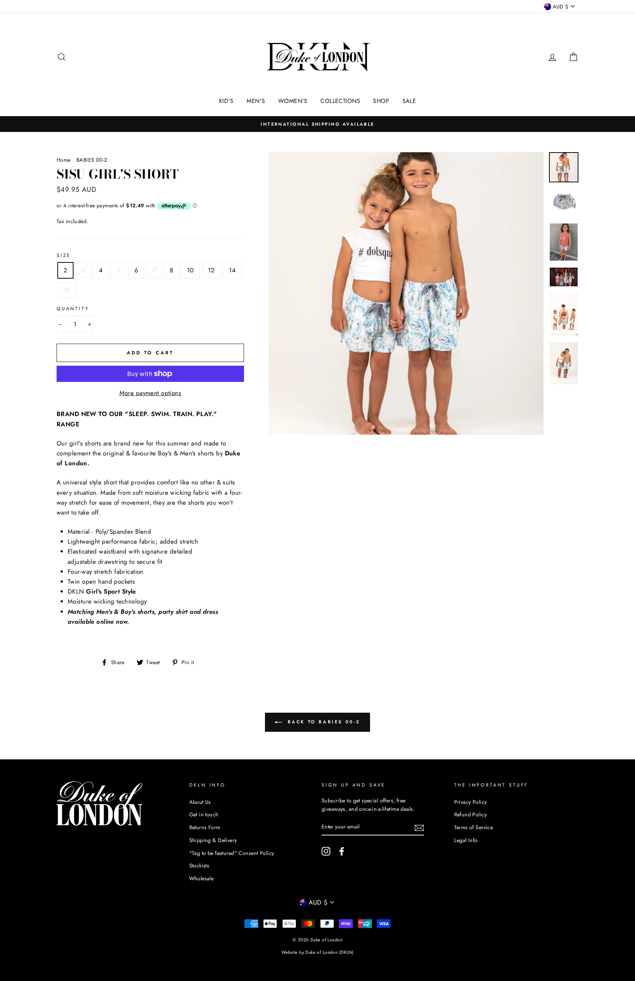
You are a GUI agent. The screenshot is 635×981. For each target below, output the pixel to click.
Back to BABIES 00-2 (322, 722)
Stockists (199, 865)
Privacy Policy (470, 802)
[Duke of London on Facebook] (341, 851)
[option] (317, 124)
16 (67, 289)
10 (190, 270)
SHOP (381, 101)
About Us (200, 802)
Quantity (73, 308)
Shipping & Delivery (213, 840)
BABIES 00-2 (91, 160)
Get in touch (204, 814)
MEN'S (256, 101)
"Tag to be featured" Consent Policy (231, 853)
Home (64, 160)
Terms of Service (473, 827)
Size (64, 255)
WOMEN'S (293, 101)
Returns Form (204, 827)
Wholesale (201, 878)
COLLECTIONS (340, 101)
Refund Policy (470, 814)
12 (211, 270)
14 (232, 270)
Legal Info (466, 840)
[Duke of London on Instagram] (326, 851)
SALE (409, 101)
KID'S (226, 101)
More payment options (150, 393)
